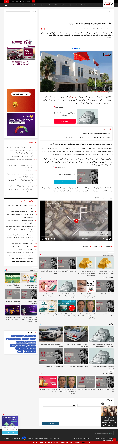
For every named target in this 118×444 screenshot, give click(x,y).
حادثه (23, 5)
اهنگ (23, 339)
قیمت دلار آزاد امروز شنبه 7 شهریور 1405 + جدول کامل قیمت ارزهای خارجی (20, 216)
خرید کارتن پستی (31, 345)
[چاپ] (44, 29)
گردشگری (107, 246)
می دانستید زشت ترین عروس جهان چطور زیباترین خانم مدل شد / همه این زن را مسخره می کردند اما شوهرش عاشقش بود (19, 229)
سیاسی (72, 5)
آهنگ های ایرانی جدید (30, 351)
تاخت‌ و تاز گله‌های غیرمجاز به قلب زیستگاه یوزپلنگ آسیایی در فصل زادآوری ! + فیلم (88, 138)
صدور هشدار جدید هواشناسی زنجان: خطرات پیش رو (20, 147)
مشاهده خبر (45, 235)
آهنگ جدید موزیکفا (21, 342)
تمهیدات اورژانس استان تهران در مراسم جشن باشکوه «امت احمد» (20, 160)
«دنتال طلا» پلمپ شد (27, 171)
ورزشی (81, 5)
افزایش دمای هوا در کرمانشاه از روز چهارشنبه (22, 156)
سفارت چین (86, 246)
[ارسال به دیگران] (41, 29)
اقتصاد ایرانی (25, 336)
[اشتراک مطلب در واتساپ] (72, 49)
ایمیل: (73, 405)
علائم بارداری (10, 339)
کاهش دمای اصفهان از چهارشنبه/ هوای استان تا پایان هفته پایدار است (20, 166)
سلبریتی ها (33, 336)
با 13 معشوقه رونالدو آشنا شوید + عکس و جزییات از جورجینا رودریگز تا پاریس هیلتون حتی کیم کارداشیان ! (20, 251)
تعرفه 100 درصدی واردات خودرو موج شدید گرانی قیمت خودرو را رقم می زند (54, 442)
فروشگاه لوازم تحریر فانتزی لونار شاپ (26, 348)
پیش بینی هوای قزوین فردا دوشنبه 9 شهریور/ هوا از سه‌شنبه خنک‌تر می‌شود (20, 181)
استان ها (49, 5)
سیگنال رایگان (10, 432)
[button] (102, 404)
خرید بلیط (65, 182)
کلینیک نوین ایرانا (20, 345)
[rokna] (108, 3)
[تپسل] (55, 107)
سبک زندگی (56, 5)
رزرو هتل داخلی (32, 342)
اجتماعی (68, 5)
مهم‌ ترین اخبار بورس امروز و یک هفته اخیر (22, 243)
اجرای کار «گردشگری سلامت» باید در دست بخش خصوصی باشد (21, 190)
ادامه (6, 195)
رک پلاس (62, 5)
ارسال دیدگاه (50, 423)
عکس (34, 5)
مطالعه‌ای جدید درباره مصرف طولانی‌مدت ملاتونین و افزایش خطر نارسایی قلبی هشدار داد (20, 151)
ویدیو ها (39, 5)
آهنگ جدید (18, 339)
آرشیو (97, 5)
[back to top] (114, 439)
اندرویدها (20, 351)
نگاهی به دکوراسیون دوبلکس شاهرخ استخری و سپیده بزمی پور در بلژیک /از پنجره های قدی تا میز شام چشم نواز (20, 237)
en (33, 1)
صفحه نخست (92, 5)
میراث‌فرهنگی (73, 97)
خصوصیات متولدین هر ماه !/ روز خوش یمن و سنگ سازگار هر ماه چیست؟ (20, 222)
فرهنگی (77, 5)
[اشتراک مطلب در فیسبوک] (75, 49)
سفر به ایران (97, 246)
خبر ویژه (105, 129)
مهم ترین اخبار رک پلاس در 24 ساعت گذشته (22, 247)
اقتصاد (86, 5)
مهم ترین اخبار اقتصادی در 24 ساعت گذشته (22, 211)
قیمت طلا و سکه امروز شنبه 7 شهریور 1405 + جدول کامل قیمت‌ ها (20, 207)
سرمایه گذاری (64, 121)
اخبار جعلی (29, 5)
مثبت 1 (12, 345)
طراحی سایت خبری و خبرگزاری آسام (12, 438)
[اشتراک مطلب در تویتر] (77, 49)
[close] (89, 442)
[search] (6, 1)
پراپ (27, 339)
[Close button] (17, 415)
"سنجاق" (111, 433)
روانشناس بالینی (15, 336)
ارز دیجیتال (33, 339)
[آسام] (24, 438)
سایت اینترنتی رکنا (54, 438)
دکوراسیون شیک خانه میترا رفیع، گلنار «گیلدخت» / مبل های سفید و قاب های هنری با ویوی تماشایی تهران (109, 421)
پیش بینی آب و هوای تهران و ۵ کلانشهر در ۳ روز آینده (96, 133)
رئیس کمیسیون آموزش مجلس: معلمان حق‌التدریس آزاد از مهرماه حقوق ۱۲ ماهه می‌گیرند (19, 175)
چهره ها (44, 5)
